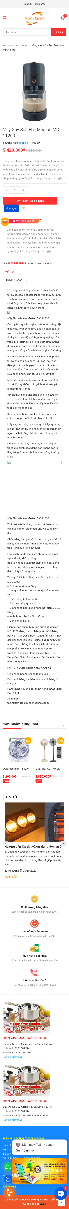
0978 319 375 (16, 262)
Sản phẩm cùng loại (20, 724)
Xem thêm (11, 876)
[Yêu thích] (23, 208)
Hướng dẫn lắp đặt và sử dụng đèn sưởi (33, 846)
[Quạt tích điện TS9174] (18, 750)
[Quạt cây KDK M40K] (51, 750)
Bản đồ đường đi (12, 1056)
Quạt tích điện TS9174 (16, 768)
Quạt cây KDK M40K (48, 768)
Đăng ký (28, 4)
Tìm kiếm (58, 32)
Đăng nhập (40, 4)
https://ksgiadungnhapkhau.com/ (30, 702)
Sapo (43, 1203)
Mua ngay (11, 208)
